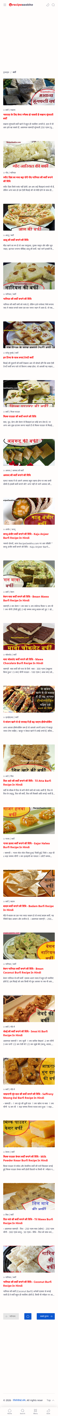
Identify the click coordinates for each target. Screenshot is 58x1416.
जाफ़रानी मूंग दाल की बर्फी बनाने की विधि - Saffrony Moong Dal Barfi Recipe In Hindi (28, 1096)
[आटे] (7, 776)
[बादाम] (12, 901)
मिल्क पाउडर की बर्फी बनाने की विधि (19, 416)
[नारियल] (13, 172)
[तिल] (12, 776)
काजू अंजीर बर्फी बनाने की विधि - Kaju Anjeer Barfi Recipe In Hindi (26, 536)
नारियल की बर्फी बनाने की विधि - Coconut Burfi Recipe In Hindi (27, 1283)
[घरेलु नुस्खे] (10, 352)
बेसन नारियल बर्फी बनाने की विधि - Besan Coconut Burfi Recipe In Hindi (23, 970)
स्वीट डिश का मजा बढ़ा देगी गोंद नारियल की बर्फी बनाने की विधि (28, 179)
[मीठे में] (12, 1026)
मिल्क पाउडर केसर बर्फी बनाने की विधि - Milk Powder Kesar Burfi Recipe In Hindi (25, 1158)
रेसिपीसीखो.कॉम (19, 1400)
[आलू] (7, 235)
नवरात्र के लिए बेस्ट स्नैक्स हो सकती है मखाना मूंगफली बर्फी (28, 116)
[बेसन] (12, 591)
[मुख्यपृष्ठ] (27, 1316)
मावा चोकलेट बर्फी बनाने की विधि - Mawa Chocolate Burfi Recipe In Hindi (23, 661)
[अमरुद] (8, 470)
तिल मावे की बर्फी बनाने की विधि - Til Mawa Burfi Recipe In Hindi (28, 1221)
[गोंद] (7, 172)
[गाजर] (8, 838)
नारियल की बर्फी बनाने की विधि (17, 299)
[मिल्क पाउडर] (15, 411)
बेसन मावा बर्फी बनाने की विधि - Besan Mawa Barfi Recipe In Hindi (26, 598)
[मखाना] (12, 109)
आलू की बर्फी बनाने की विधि (15, 240)
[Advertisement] (29, 42)
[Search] (53, 4)
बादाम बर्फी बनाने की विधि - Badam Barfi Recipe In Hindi (28, 908)
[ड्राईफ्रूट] (10, 717)
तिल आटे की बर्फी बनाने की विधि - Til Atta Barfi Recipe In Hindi (27, 782)
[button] (47, 4)
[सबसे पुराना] (46, 1316)
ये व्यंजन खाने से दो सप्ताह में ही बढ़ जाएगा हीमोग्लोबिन (27, 722)
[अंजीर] (8, 529)
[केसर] (8, 1151)
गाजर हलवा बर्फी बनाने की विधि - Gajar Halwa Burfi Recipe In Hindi (26, 845)
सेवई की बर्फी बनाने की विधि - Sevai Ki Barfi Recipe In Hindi (25, 1033)
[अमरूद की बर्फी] (18, 470)
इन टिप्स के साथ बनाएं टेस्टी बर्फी (18, 357)
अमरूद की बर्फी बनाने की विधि (17, 475)
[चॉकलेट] (9, 654)
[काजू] (13, 529)
